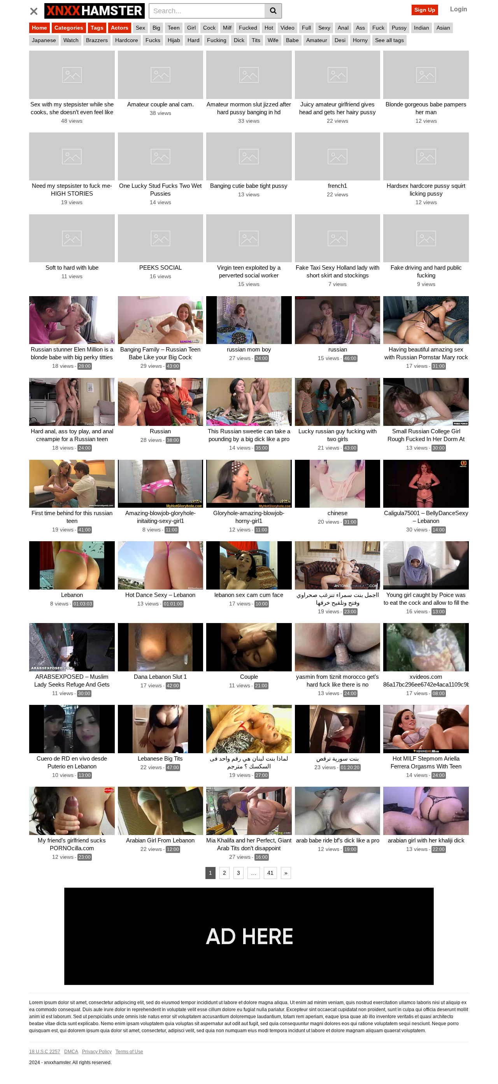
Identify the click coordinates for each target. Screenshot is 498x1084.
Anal (343, 28)
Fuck (378, 28)
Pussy (399, 28)
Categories (68, 28)
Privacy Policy (97, 1051)
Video (288, 28)
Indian (421, 28)
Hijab (174, 40)
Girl (191, 28)
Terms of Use (129, 1051)
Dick (239, 40)
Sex (140, 28)
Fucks (153, 40)
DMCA (71, 1051)
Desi (340, 40)
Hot (269, 28)
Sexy (324, 28)
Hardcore (126, 40)
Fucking (216, 40)
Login (458, 9)
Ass (360, 28)
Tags (97, 28)
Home (39, 28)
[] (273, 11)
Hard (194, 40)
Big (156, 28)
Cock (209, 28)
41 (270, 873)
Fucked (248, 28)
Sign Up (424, 10)
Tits (256, 40)
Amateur (316, 40)
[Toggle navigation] (36, 9)
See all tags (389, 40)
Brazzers (97, 40)
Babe (292, 40)
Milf (227, 28)
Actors (119, 28)
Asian (443, 28)
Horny (360, 40)
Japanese (44, 40)
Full (306, 28)
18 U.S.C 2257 (44, 1051)
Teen (174, 28)
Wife (273, 40)
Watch (71, 40)
